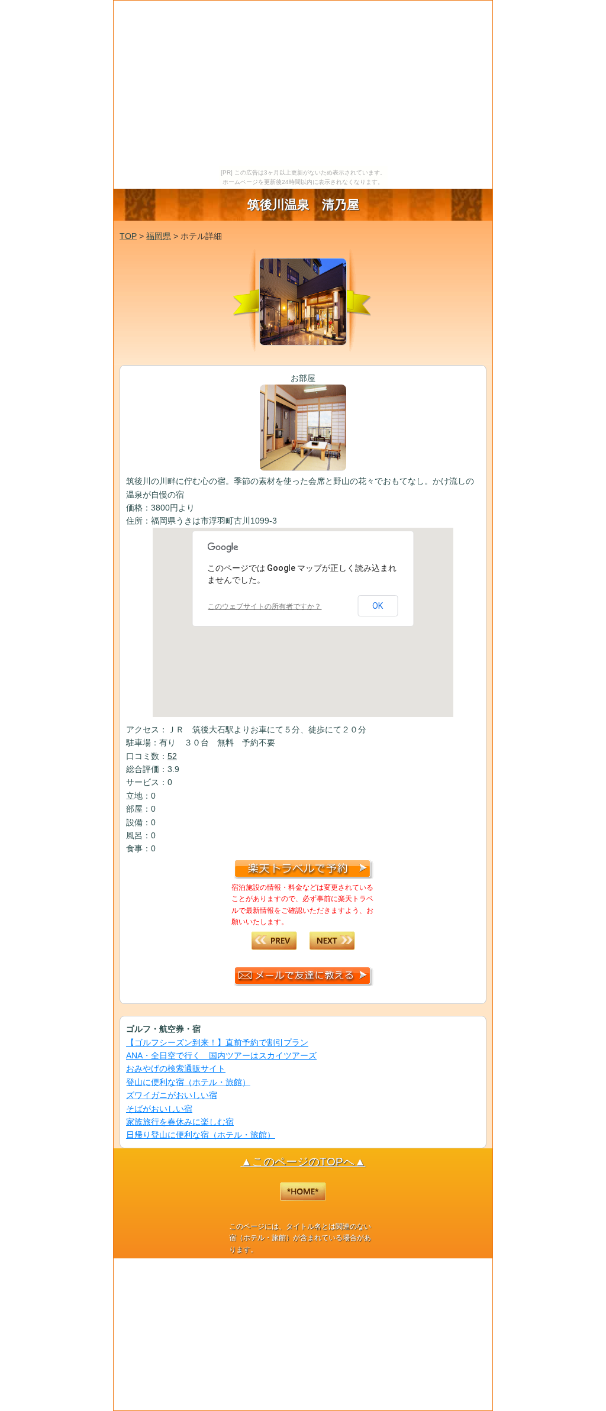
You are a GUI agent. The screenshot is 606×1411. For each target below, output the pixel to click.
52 (172, 756)
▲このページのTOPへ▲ (303, 1161)
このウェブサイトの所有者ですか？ (264, 606)
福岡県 (158, 236)
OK (377, 606)
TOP (128, 236)
